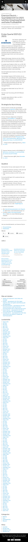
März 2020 (5, 427)
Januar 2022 (5, 395)
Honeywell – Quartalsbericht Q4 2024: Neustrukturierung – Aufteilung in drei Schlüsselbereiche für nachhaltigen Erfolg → (20, 284)
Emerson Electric (12, 273)
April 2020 (5, 425)
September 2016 (6, 483)
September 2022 (6, 383)
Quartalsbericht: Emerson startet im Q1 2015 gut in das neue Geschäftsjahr (19, 250)
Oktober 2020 (6, 417)
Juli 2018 (5, 455)
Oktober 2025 (6, 334)
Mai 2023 (5, 372)
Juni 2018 (5, 457)
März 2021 (5, 409)
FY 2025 (19, 273)
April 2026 (5, 326)
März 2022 (5, 392)
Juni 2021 (5, 405)
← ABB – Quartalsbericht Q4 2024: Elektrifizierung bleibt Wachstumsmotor (7, 282)
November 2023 (6, 363)
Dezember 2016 (6, 479)
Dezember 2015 (6, 496)
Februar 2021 (6, 411)
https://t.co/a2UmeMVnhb (17, 152)
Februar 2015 (6, 509)
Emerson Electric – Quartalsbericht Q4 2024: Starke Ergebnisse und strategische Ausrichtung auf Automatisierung (6, 261)
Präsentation (6, 228)
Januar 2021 (5, 412)
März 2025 (5, 345)
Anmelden (5, 527)
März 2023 (5, 375)
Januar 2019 (5, 447)
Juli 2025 (5, 339)
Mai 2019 (5, 441)
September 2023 (6, 366)
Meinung (5, 516)
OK (8, 539)
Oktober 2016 (6, 481)
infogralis (8, 6)
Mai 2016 (5, 489)
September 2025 (6, 336)
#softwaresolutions (12, 138)
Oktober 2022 (6, 382)
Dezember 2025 (6, 332)
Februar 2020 (6, 428)
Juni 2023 (5, 370)
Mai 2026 (5, 324)
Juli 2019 (5, 438)
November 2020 (6, 415)
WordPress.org (6, 531)
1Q (5, 271)
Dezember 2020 (6, 414)
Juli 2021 (5, 404)
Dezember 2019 (6, 431)
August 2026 (5, 321)
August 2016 (5, 484)
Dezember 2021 (6, 396)
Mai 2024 (5, 355)
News (4, 518)
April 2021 (5, 408)
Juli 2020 (5, 421)
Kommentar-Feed (7, 530)
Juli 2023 (5, 369)
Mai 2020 (5, 424)
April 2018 (5, 460)
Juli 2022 (5, 386)
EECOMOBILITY (12, 118)
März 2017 (5, 476)
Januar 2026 (5, 330)
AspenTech (12, 109)
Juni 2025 (5, 340)
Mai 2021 (5, 407)
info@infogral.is (19, 203)
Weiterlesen (17, 539)
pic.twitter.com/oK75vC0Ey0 (10, 153)
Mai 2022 (5, 389)
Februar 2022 (6, 394)
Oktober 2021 (6, 399)
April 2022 (5, 391)
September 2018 (6, 453)
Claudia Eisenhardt (6, 24)
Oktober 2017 (6, 466)
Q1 (10, 275)
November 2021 (6, 398)
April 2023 (5, 373)
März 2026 (5, 327)
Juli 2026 (5, 323)
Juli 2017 (5, 470)
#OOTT (5, 138)
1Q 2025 (8, 271)
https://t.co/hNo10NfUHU (15, 140)
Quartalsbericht (20, 275)
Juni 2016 (5, 487)
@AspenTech (6, 140)
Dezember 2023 (6, 362)
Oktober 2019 (6, 434)
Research (5, 521)
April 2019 (5, 443)
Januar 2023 (5, 378)
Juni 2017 (5, 471)
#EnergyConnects (20, 136)
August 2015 (5, 502)
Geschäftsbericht (5, 275)
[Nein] (26, 537)
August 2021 (5, 402)
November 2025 (6, 333)
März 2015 (5, 507)
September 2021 (6, 401)
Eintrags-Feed (6, 528)
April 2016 (5, 490)
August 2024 (5, 352)
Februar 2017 (6, 477)
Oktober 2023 (6, 365)
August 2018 (5, 454)
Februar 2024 (6, 359)
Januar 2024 (5, 360)
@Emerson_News (21, 138)
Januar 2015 (5, 510)
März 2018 (5, 461)
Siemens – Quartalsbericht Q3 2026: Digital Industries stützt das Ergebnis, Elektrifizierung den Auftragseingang (14, 303)
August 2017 (5, 468)
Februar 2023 (6, 376)
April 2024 (5, 356)
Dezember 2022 (6, 379)
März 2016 (5, 492)
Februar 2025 (6, 346)
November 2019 (6, 432)
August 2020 (5, 419)
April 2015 (5, 506)
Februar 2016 (6, 493)
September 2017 (6, 467)
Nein (12, 539)
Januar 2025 (5, 347)
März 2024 (5, 358)
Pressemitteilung (7, 227)
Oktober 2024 (6, 350)
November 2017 (6, 464)
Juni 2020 (5, 422)
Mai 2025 (5, 342)
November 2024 (6, 349)
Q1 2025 (14, 275)
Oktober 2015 (6, 499)
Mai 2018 (5, 458)
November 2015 (6, 497)
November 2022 (6, 381)
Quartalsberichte (6, 13)
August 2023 (5, 368)
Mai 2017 (5, 473)
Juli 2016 (5, 486)
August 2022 (5, 385)
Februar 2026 (6, 329)
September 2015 (6, 500)
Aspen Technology (15, 271)
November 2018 (6, 450)
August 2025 (5, 337)
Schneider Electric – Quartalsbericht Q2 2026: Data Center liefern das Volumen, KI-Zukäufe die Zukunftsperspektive (14, 314)
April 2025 (5, 343)
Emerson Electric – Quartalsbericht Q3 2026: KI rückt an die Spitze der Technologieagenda (13, 310)
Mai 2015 (5, 505)
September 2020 (6, 418)
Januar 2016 (5, 494)
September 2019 (6, 435)
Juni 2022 (5, 388)
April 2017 (5, 474)
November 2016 (6, 480)
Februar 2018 (6, 463)
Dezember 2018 (6, 448)
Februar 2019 (6, 445)
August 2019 (5, 437)
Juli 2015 (5, 503)
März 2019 (5, 444)
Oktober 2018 (6, 451)
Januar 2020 (5, 430)
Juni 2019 (5, 440)
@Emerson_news (7, 152)
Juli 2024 (5, 353)
